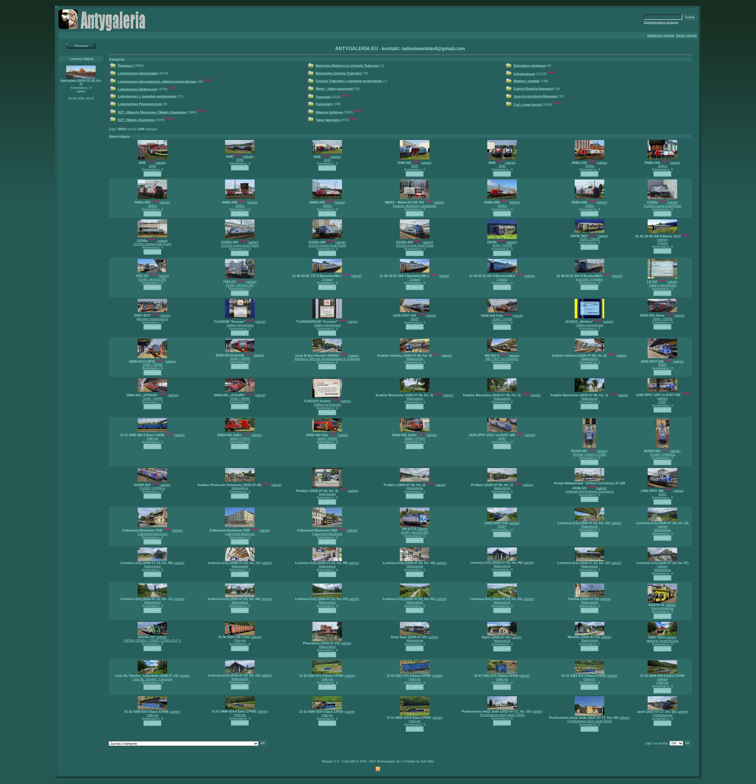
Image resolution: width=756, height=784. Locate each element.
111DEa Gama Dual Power (662, 206)
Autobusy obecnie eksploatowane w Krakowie (327, 359)
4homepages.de (388, 761)
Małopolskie (414, 359)
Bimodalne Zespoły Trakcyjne (338, 73)
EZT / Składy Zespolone (136, 120)
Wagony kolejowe (329, 112)
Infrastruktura (524, 74)
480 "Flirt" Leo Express (502, 359)
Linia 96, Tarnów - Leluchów (152, 679)
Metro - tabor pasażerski (334, 88)
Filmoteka (81, 46)
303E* (414, 319)
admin (161, 162)
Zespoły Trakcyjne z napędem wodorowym (349, 81)
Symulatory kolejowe (530, 65)
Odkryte (152, 438)
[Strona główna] (102, 30)
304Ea (589, 166)
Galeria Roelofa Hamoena (533, 88)
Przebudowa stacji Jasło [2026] (502, 715)
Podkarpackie (662, 715)
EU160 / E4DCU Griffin (589, 454)
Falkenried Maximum (152, 534)
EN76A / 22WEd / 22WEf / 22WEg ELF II (152, 640)
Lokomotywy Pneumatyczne (140, 104)
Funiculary (324, 104)
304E (152, 166)
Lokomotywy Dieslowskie (138, 73)
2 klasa (662, 243)
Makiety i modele (527, 81)
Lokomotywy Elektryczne (137, 89)
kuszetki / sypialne (589, 279)
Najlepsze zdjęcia (660, 35)
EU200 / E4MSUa (662, 454)
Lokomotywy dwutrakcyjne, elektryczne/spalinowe (157, 81)
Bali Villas (427, 761)
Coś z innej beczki (528, 104)
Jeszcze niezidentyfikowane (535, 96)
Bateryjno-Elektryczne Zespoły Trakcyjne (347, 65)
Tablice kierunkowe (662, 285)
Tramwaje (323, 97)
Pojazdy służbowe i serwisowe (414, 206)
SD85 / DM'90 (502, 245)
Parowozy (125, 65)
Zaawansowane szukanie (661, 22)
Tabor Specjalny (328, 120)
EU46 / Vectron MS (152, 279)
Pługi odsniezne (662, 608)
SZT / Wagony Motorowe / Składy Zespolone (152, 112)
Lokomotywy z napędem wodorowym (147, 96)
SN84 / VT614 (240, 438)
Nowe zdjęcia (686, 35)
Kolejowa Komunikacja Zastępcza (590, 491)
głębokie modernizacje (152, 319)
